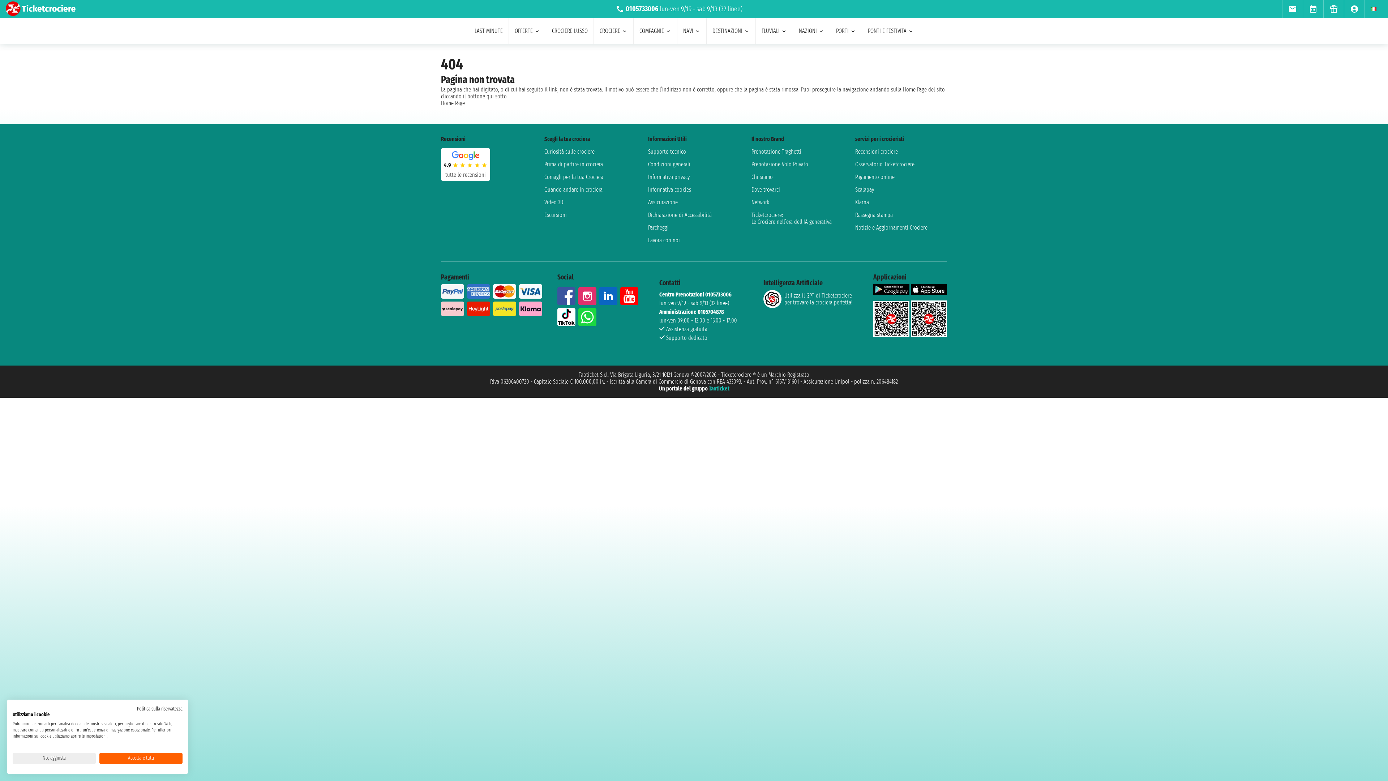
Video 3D (553, 202)
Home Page (453, 103)
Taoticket (719, 388)
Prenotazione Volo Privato (779, 164)
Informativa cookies (669, 189)
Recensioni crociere (876, 151)
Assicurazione (663, 202)
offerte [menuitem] (524, 30)
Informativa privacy (669, 177)
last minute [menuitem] (489, 30)
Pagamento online (875, 177)
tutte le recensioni (465, 174)
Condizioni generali (669, 164)
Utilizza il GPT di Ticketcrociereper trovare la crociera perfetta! (818, 299)
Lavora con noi (664, 240)
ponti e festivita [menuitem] (887, 30)
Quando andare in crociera (573, 189)
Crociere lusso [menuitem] (570, 30)
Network (760, 202)
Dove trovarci (765, 189)
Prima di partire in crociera (573, 164)
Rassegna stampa (874, 215)
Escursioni (555, 215)
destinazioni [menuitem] (727, 30)
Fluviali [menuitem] (771, 30)
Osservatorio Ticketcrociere (884, 164)
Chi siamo (762, 177)
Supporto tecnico (667, 151)
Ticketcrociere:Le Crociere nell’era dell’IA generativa (791, 218)
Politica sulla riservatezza (160, 709)
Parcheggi (658, 227)
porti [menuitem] (842, 30)
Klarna (862, 202)
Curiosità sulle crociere (569, 151)
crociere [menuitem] (610, 30)
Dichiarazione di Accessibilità (680, 215)
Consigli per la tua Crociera (573, 177)
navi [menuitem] (688, 30)
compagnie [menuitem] (651, 30)
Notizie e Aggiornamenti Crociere (891, 227)
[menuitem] (1292, 9)
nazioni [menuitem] (808, 30)
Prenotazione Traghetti (776, 151)
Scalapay (864, 189)
